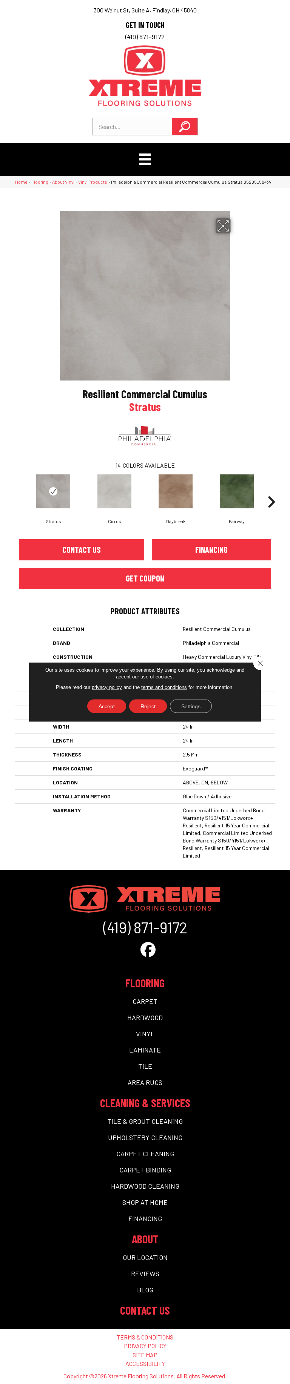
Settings (191, 706)
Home (21, 181)
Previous (19, 490)
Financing (211, 549)
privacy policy (107, 687)
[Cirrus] (114, 491)
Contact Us (81, 549)
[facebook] (148, 949)
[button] (184, 126)
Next (271, 490)
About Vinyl (63, 181)
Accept (107, 706)
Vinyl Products (92, 181)
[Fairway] (236, 491)
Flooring (39, 181)
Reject (148, 706)
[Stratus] (53, 491)
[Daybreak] (175, 491)
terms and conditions (164, 687)
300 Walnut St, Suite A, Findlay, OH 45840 (145, 10)
